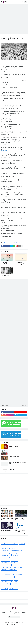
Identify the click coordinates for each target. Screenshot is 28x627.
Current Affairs (5, 545)
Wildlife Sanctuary (19, 586)
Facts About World (15, 548)
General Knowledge (6, 553)
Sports (15, 581)
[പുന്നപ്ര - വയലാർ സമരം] (4, 452)
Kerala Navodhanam (6, 564)
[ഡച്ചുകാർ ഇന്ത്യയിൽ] (7, 257)
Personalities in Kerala (6, 571)
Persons (14, 571)
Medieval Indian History (7, 567)
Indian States (4, 560)
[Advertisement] (14, 19)
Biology (8, 543)
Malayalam (22, 564)
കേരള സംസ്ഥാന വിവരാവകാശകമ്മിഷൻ (20, 519)
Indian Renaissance (17, 557)
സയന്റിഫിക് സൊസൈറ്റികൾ (20, 263)
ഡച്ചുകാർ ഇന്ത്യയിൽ (5, 263)
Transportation (5, 586)
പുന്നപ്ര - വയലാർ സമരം (14, 450)
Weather (11, 586)
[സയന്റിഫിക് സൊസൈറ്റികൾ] (21, 257)
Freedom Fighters (5, 550)
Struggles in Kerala (6, 583)
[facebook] (9, 617)
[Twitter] (11, 246)
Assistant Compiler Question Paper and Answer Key (17, 469)
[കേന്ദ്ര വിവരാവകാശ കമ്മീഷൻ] (7, 525)
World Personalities (14, 588)
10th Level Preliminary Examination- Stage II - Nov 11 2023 (17, 446)
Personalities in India (12, 569)
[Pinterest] (17, 246)
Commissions (15, 543)
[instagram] (15, 617)
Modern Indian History (9, 35)
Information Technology (14, 560)
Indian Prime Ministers (6, 557)
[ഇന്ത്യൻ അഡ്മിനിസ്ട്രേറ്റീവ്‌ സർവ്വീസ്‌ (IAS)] (4, 464)
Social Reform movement (7, 581)
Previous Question (19, 574)
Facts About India (18, 545)
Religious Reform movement (8, 576)
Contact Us (18, 624)
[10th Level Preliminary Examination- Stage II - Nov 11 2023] (4, 446)
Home (2, 35)
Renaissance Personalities (7, 579)
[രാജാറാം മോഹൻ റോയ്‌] (4, 458)
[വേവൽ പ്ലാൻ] (7, 270)
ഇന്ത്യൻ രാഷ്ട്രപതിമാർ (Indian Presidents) (7, 519)
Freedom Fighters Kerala (16, 550)
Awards (3, 543)
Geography (14, 553)
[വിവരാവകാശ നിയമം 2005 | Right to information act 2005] (21, 525)
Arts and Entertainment (17, 541)
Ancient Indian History (6, 541)
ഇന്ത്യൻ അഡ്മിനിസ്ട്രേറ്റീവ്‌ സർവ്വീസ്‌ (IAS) (17, 463)
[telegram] (18, 617)
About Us (13, 624)
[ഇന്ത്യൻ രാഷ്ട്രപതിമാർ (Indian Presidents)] (7, 513)
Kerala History (14, 562)
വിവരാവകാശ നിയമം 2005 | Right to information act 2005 (20, 532)
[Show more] (22, 246)
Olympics (4, 569)
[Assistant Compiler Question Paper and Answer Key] (4, 469)
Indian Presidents (16, 555)
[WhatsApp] (14, 246)
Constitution (22, 543)
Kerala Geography (5, 562)
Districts (11, 545)
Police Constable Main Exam (8, 574)
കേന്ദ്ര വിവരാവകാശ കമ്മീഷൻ (6, 531)
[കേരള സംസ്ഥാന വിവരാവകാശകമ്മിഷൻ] (21, 513)
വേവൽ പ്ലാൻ (5, 275)
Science (16, 579)
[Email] (19, 246)
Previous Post (5, 405)
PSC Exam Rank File (18, 622)
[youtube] (12, 617)
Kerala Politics (15, 564)
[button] (1, 2)
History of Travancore (6, 555)
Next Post (24, 405)
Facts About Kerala (6, 548)
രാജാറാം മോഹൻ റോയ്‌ (14, 456)
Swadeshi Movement (18, 242)
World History (5, 588)
